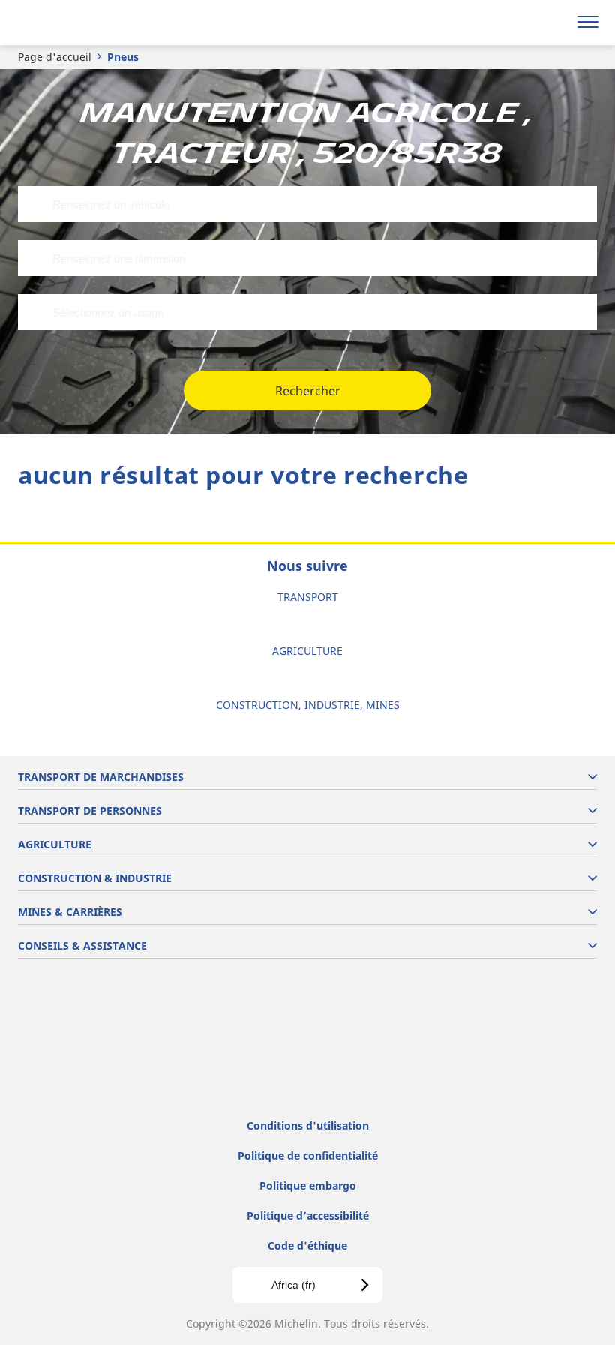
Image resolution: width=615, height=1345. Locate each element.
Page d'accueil (55, 57)
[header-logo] (71, 22)
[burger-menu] (588, 22)
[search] (552, 22)
